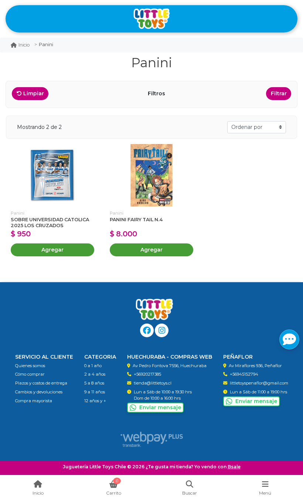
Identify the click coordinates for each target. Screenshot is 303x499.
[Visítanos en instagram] (161, 330)
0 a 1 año (93, 365)
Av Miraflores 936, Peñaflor (255, 365)
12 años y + (95, 400)
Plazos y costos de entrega (41, 383)
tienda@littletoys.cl (152, 383)
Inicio (24, 45)
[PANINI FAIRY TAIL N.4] (151, 175)
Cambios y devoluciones (38, 391)
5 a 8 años (94, 383)
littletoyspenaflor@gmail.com (259, 383)
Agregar (52, 249)
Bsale (234, 466)
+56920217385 (147, 374)
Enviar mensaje (160, 407)
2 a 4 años (94, 374)
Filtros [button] (157, 93)
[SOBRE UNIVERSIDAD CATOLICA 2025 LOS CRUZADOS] (52, 175)
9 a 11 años (94, 391)
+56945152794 (244, 374)
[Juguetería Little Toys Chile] (151, 19)
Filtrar (279, 93)
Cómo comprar (30, 374)
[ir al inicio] (154, 309)
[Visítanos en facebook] (147, 330)
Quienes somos (30, 365)
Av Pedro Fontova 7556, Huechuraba (170, 365)
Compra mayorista (33, 400)
